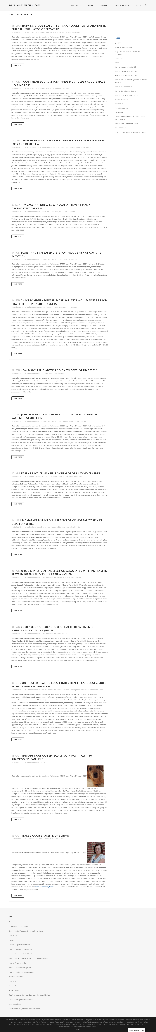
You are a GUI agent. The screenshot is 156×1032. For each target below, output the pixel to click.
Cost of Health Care (48, 690)
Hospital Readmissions (89, 690)
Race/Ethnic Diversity (73, 577)
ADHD (29, 32)
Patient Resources (121, 5)
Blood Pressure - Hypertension (52, 307)
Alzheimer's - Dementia (41, 147)
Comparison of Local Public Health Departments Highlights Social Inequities (52, 628)
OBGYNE (60, 577)
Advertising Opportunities (124, 47)
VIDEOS (138, 5)
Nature (83, 421)
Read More (17, 65)
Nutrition (74, 259)
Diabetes (44, 373)
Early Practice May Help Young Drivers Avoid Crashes (60, 473)
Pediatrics (78, 476)
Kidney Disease (71, 307)
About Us (91, 5)
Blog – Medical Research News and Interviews (26, 931)
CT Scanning (64, 421)
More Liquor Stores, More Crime (45, 835)
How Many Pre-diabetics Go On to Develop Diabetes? (59, 370)
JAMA (59, 32)
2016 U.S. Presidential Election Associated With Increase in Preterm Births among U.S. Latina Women (59, 572)
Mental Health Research (71, 32)
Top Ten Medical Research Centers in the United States (29, 995)
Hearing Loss (60, 88)
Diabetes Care (63, 527)
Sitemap (78, 1030)
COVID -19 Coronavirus (49, 259)
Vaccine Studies (69, 211)
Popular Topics (74, 5)
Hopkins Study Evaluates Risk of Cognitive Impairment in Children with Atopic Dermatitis (58, 27)
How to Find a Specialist (123, 87)
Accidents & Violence (35, 476)
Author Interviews (38, 32)
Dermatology (51, 32)
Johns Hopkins (86, 147)
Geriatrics (50, 88)
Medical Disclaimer (121, 99)
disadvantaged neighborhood (45, 887)
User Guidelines (120, 128)
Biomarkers (45, 527)
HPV (56, 211)
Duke (59, 690)
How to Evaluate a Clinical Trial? (126, 71)
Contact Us (104, 5)
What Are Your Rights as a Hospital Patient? (131, 132)
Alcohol (46, 839)
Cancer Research (47, 211)
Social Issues (62, 633)
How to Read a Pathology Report (127, 95)
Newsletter (119, 104)
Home (117, 63)
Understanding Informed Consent (127, 123)
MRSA (43, 762)
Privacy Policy (120, 112)
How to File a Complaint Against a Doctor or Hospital (28, 958)
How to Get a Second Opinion (125, 91)
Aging (29, 88)
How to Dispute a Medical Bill (125, 67)
